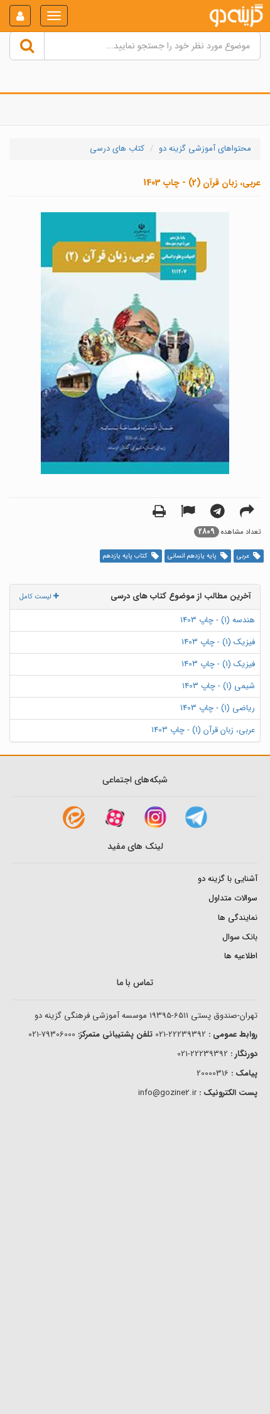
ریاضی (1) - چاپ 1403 (217, 708)
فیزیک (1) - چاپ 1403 (218, 642)
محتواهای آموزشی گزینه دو (205, 148)
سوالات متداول (232, 898)
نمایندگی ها (237, 917)
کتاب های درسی (117, 148)
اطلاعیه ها (240, 956)
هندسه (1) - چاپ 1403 (217, 620)
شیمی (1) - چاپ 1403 (218, 686)
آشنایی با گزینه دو (227, 878)
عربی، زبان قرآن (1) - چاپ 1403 (203, 730)
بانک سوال (239, 937)
